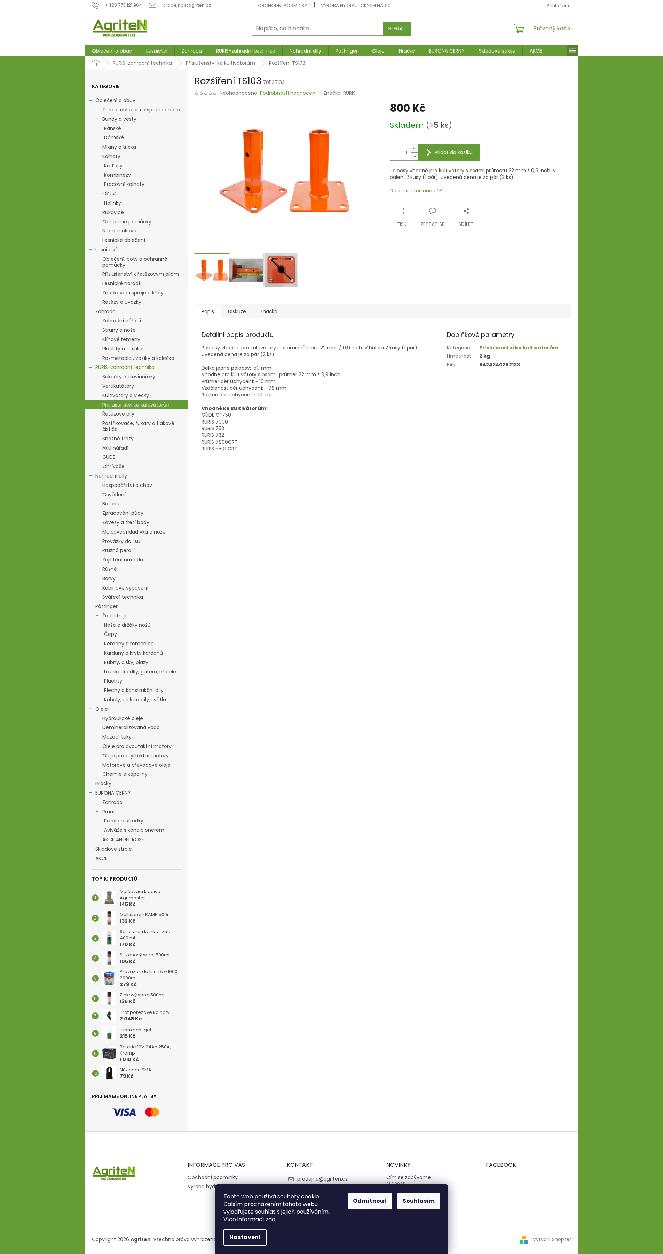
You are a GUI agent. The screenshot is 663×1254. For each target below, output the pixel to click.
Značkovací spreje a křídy (133, 292)
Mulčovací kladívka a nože (134, 531)
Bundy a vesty (119, 119)
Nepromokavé (119, 230)
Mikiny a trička (119, 146)
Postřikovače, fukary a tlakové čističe (138, 426)
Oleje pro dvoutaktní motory (137, 746)
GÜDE (108, 457)
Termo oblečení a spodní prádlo (141, 109)
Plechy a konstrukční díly (134, 690)
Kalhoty (111, 156)
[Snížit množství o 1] (414, 156)
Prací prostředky (123, 820)
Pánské (112, 128)
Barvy (109, 578)
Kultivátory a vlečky (125, 395)
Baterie (110, 503)
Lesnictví (106, 249)
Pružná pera (116, 550)
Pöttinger (106, 606)
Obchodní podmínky (282, 5)
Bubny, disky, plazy (126, 662)
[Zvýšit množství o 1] (414, 148)
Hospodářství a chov (127, 485)
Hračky (103, 783)
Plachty (113, 680)
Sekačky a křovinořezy (128, 376)
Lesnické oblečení (123, 240)
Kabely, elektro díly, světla (135, 699)
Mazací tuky (117, 736)
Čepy (110, 634)
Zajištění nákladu (122, 559)
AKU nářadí (115, 447)
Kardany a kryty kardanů (133, 652)
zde (270, 1219)
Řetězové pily (118, 413)
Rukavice (113, 212)
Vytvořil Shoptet (552, 1239)
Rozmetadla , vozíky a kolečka (138, 358)
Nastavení (245, 1237)
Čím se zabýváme (408, 1177)
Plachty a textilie (122, 348)
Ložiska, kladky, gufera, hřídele (140, 671)
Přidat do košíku (454, 152)
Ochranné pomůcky (126, 221)
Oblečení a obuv (115, 100)
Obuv (109, 193)
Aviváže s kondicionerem (134, 830)
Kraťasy (113, 165)
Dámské (114, 137)
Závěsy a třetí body (125, 522)
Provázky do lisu (121, 541)
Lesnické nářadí (121, 283)
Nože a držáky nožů (127, 625)
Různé (109, 569)
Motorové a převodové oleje (136, 765)
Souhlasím (419, 1201)
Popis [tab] (208, 311)
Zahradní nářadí (121, 320)
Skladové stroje (113, 848)
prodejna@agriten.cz (322, 1178)
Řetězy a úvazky (121, 302)
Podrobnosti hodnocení (288, 93)
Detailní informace (412, 190)
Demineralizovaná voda (131, 727)
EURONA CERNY (113, 792)
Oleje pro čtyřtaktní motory (135, 755)
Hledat (397, 28)
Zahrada (105, 311)
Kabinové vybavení (125, 587)
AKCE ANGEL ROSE (123, 839)
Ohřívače (113, 466)
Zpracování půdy (122, 513)
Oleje (101, 708)
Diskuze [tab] (237, 311)
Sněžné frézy (118, 438)
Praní (108, 811)
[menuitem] (112, 50)
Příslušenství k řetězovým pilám (140, 273)
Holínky (112, 202)
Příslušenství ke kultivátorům (137, 404)
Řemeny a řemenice (129, 643)
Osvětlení (114, 494)
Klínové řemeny (121, 339)
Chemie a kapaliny (125, 774)
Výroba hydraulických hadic (356, 5)
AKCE (101, 858)
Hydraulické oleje (122, 718)
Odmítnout (370, 1201)
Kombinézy (117, 175)
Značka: (339, 92)
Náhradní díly (111, 475)
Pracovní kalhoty (124, 184)
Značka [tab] (268, 311)
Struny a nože (119, 329)
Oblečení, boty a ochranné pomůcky (134, 261)
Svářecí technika (122, 596)
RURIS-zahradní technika (125, 367)
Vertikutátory (118, 385)
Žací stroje (115, 615)
